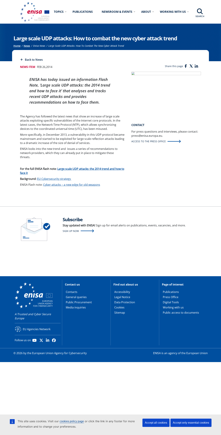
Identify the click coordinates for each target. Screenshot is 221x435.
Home (17, 45)
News (27, 45)
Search (199, 16)
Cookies (119, 307)
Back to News (34, 60)
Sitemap (119, 312)
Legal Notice (122, 297)
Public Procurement (79, 302)
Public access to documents (181, 312)
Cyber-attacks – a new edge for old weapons (71, 185)
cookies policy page (72, 421)
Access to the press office (148, 141)
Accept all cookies (156, 422)
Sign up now (71, 231)
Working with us (173, 307)
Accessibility (122, 292)
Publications (83, 12)
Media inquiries (76, 307)
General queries (76, 297)
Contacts (71, 292)
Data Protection (124, 302)
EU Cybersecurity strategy (54, 179)
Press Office (170, 297)
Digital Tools (171, 302)
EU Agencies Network (36, 329)
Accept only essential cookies (191, 422)
